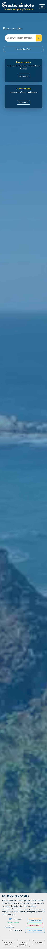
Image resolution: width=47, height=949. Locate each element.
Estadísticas (9, 927)
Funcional (18, 919)
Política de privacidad (23, 943)
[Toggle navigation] (42, 6)
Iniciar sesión (23, 76)
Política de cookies (8, 943)
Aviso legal (39, 942)
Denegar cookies (35, 925)
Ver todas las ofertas (23, 49)
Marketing (18, 930)
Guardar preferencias (35, 931)
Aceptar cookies (35, 920)
